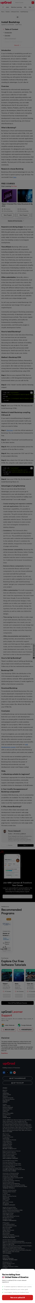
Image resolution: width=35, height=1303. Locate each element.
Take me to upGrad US (17, 1297)
